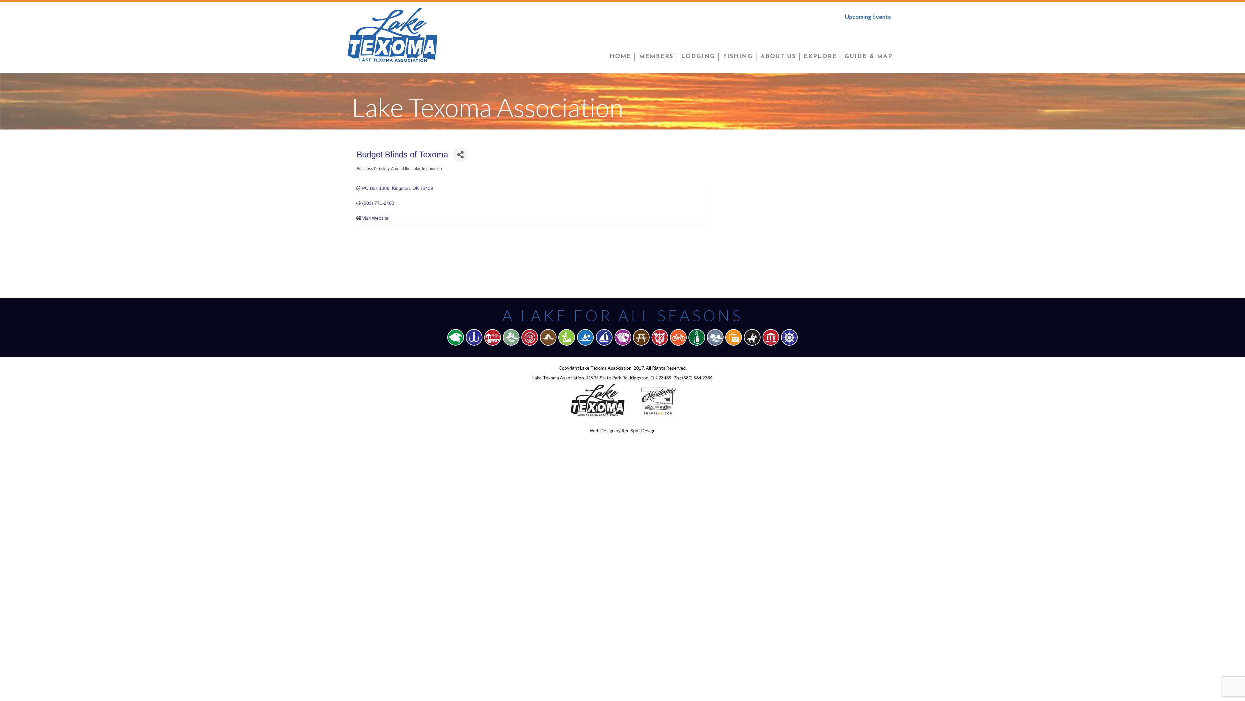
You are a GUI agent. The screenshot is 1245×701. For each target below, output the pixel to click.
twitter (866, 30)
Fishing (738, 57)
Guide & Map (869, 57)
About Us (778, 57)
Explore (820, 57)
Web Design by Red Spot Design (623, 430)
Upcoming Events (868, 16)
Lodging (698, 57)
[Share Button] (460, 154)
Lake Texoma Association (606, 368)
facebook (845, 30)
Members (656, 57)
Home (620, 57)
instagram (886, 30)
